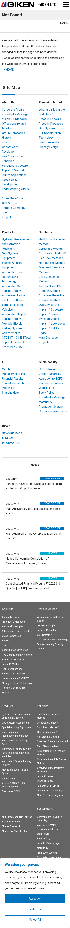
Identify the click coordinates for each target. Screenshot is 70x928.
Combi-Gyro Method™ (53, 253)
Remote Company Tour (14, 687)
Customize (35, 909)
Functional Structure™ (16, 165)
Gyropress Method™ (51, 248)
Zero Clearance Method (49, 746)
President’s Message (52, 397)
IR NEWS (7, 438)
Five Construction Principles (17, 654)
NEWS (6, 426)
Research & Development (15, 673)
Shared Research (13, 383)
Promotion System (51, 406)
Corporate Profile (13, 109)
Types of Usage (49, 319)
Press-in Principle (50, 119)
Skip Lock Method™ (51, 258)
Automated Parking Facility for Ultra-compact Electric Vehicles (16, 753)
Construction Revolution (15, 650)
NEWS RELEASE (12, 433)
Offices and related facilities (17, 631)
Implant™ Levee (49, 314)
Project (6, 217)
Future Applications (14, 175)
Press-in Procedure (51, 123)
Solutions (45, 232)
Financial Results (12, 378)
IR (3, 362)
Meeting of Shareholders (15, 831)
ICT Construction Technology (52, 639)
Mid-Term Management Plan (17, 817)
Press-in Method (50, 102)
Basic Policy (46, 392)
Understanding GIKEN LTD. (16, 678)
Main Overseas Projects (50, 795)
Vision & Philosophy (14, 119)
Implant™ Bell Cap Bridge (50, 790)
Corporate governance (53, 411)
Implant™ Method (13, 170)
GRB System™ (48, 128)
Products (8, 232)
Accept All (35, 898)
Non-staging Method (52, 263)
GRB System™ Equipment (15, 722)
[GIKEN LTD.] (29, 4)
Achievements (11, 333)
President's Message (15, 114)
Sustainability (48, 362)
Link (4, 142)
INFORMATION (11, 443)
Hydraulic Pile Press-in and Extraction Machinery (16, 244)
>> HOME (8, 69)
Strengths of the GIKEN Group (17, 683)
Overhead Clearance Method (52, 741)
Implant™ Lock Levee (52, 323)
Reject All (35, 919)
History (6, 137)
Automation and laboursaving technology (12, 276)
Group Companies (13, 133)
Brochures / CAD (13, 347)
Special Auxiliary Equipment (17, 727)
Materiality (45, 402)
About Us (8, 102)
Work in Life (46, 388)
